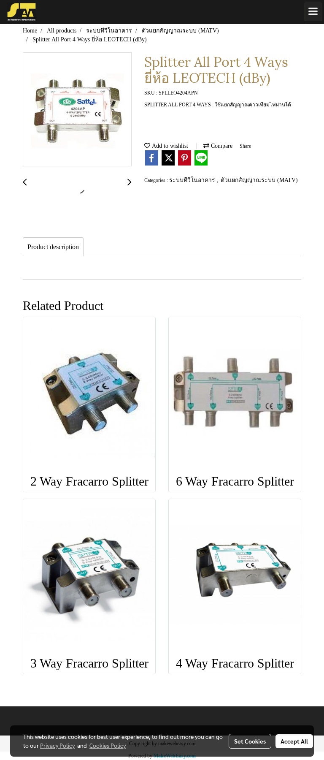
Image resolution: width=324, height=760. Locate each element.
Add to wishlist (169, 146)
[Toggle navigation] (313, 12)
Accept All (294, 741)
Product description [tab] (53, 246)
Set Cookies (250, 741)
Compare (220, 146)
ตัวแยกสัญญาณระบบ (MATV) (259, 180)
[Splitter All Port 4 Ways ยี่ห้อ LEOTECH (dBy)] (77, 110)
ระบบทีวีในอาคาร (193, 180)
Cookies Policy (107, 745)
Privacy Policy (57, 745)
